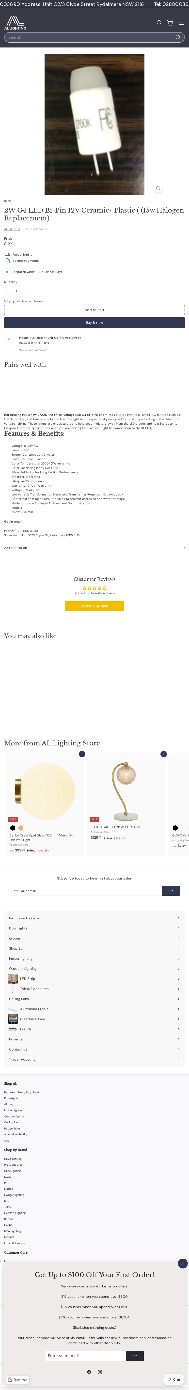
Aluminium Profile (15, 1134)
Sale (6, 1140)
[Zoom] (158, 188)
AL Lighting (12, 229)
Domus (9, 1219)
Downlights (11, 1098)
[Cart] (170, 23)
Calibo (8, 1225)
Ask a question (15, 548)
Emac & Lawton (14, 1243)
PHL (6, 1183)
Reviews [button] (20, 1379)
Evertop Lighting (15, 1213)
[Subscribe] (135, 1356)
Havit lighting (12, 1158)
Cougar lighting (14, 1195)
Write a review (94, 606)
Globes (9, 1104)
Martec (8, 1188)
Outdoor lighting (15, 1116)
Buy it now (94, 322)
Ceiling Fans (12, 1122)
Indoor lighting (13, 1110)
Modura (9, 1237)
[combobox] (94, 37)
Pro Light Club (13, 1164)
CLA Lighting (12, 1171)
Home (8, 200)
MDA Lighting (12, 1231)
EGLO (7, 1176)
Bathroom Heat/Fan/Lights (22, 1092)
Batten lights (12, 1128)
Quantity (10, 282)
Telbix (8, 1207)
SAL (6, 1201)
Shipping (9, 301)
